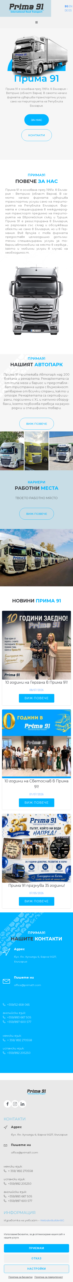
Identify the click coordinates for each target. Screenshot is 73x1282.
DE (66, 10)
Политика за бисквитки (20, 1277)
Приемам (36, 1248)
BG (66, 6)
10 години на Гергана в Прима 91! (36, 682)
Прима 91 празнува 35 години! (36, 885)
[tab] (12, 450)
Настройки (36, 1268)
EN (70, 6)
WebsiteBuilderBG (52, 1220)
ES (70, 10)
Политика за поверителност (48, 1277)
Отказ (36, 1258)
